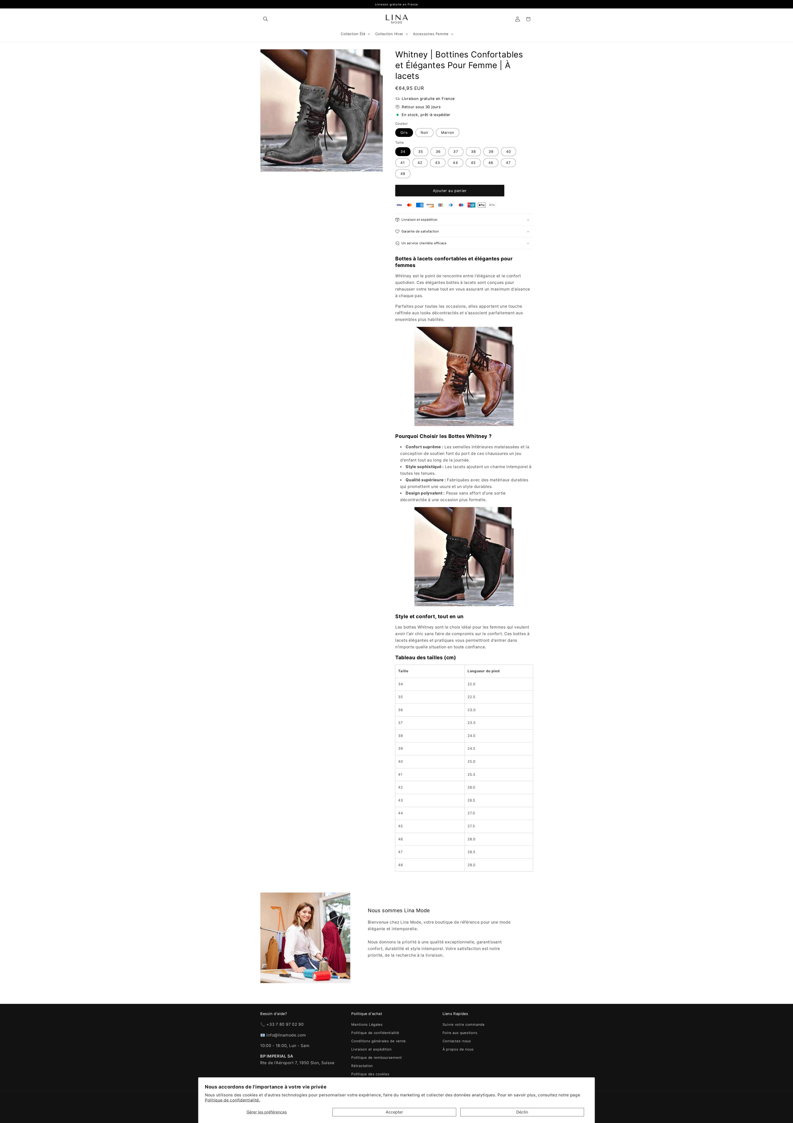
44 (455, 163)
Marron (447, 132)
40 (508, 151)
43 (437, 163)
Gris (404, 132)
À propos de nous (458, 1049)
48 (402, 174)
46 (490, 163)
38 (473, 151)
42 (420, 163)
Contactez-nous (457, 1041)
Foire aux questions (460, 1033)
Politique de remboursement (376, 1057)
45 (473, 163)
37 (455, 151)
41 (402, 163)
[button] (265, 19)
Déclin (522, 1112)
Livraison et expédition (371, 1049)
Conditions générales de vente (378, 1041)
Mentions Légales (367, 1024)
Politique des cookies (370, 1074)
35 (420, 151)
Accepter (394, 1112)
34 (402, 151)
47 (508, 163)
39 (491, 151)
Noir (425, 132)
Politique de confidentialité (375, 1033)
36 (438, 151)
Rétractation (362, 1066)
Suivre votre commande (464, 1024)
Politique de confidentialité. (232, 1100)
